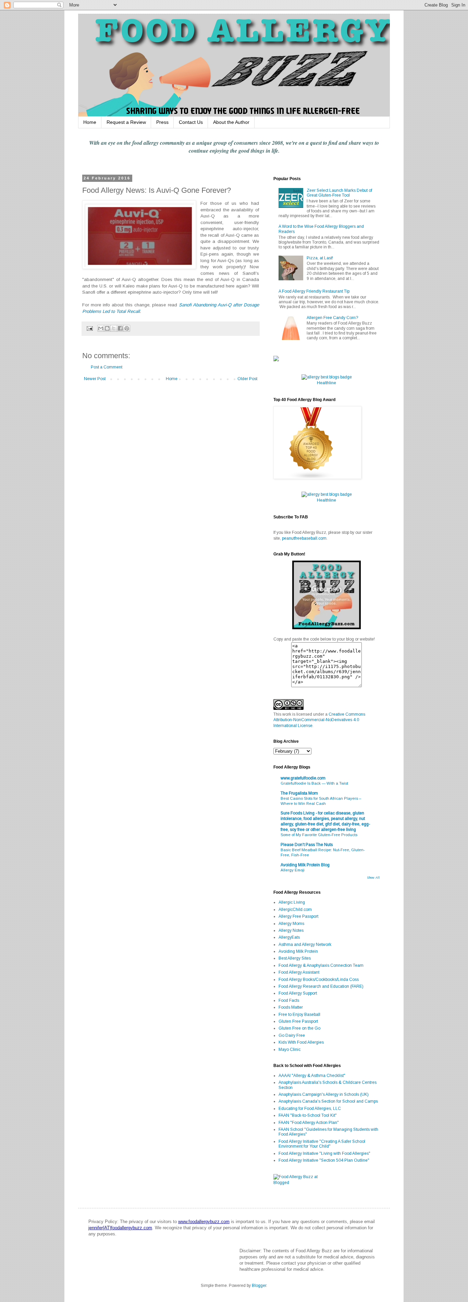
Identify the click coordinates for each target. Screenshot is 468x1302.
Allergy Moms (291, 923)
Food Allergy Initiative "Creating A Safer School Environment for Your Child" (322, 1144)
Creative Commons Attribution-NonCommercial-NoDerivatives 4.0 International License (319, 720)
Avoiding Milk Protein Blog (305, 865)
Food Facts (289, 1000)
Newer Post (95, 378)
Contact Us (191, 122)
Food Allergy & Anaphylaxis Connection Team (321, 965)
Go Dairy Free (292, 1035)
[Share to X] (113, 328)
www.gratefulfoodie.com (303, 778)
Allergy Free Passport (298, 916)
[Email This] (100, 328)
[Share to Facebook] (120, 328)
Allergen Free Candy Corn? (332, 317)
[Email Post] (89, 328)
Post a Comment (106, 367)
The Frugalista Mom (299, 793)
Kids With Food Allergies (301, 1042)
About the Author (231, 122)
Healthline (326, 382)
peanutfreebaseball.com (304, 538)
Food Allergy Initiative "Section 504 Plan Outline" (324, 1160)
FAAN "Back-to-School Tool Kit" (308, 1115)
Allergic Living (292, 902)
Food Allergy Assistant (299, 972)
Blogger (259, 1285)
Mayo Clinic (289, 1049)
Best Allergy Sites (295, 958)
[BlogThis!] (107, 328)
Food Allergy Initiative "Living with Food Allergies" (324, 1153)
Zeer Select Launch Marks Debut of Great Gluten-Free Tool (339, 193)
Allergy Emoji (293, 870)
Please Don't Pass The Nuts (307, 844)
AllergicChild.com (295, 909)
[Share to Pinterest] (126, 328)
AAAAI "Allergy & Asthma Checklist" (312, 1075)
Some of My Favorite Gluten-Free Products (319, 835)
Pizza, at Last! (320, 258)
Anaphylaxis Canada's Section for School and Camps (328, 1101)
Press (162, 122)
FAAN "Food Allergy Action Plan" (309, 1122)
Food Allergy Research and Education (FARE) (321, 986)
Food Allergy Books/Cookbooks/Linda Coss (319, 979)
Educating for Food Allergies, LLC (310, 1108)
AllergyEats (289, 937)
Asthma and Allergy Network (305, 944)
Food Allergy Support (298, 993)
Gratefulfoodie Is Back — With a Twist (314, 783)
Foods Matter (291, 1007)
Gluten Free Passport (298, 1021)
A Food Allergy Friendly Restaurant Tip (314, 291)
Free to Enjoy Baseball (299, 1014)
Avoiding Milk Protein (298, 951)
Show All (373, 877)
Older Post (247, 378)
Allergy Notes (291, 930)
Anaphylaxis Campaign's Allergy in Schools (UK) (324, 1094)
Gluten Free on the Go (299, 1028)
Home (89, 122)
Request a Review (126, 122)
